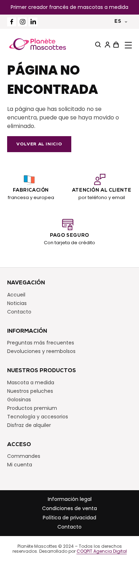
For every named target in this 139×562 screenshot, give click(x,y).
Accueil (16, 294)
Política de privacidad (69, 517)
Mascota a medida (30, 382)
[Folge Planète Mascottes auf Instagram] (22, 21)
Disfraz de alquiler (29, 425)
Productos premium (32, 408)
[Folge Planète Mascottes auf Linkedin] (33, 21)
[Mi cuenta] (106, 44)
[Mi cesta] (115, 44)
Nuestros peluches (30, 391)
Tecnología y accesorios (37, 416)
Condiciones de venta (69, 508)
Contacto (19, 311)
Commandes (23, 456)
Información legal (70, 499)
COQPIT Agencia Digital (102, 551)
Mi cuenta (19, 464)
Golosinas (19, 399)
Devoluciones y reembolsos (41, 351)
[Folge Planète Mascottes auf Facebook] (11, 21)
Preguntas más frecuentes (40, 342)
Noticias (17, 303)
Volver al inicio (39, 144)
